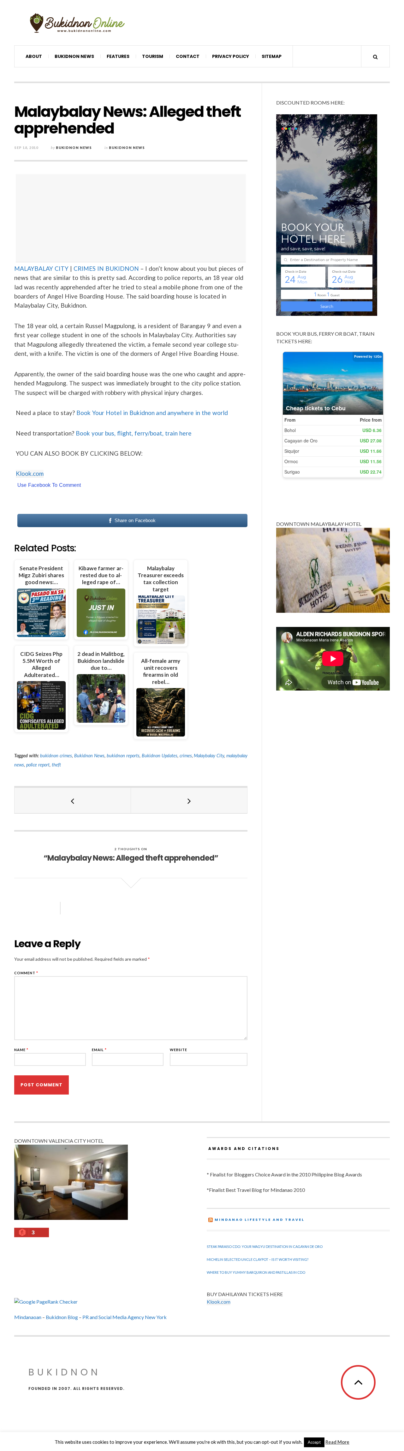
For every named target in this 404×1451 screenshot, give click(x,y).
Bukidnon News (74, 56)
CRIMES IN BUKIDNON (106, 268)
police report (38, 764)
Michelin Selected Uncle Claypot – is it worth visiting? (257, 1259)
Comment (26, 973)
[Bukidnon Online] (77, 22)
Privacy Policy (230, 56)
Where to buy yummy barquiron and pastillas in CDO (256, 1272)
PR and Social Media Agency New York (124, 1317)
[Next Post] (189, 800)
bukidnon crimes (56, 755)
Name (21, 1049)
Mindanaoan (27, 1317)
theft (56, 764)
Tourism (152, 56)
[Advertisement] (132, 218)
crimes (186, 755)
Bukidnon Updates (159, 755)
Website (178, 1049)
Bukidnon (64, 1372)
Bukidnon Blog (62, 1317)
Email (99, 1049)
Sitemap (272, 56)
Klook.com (30, 473)
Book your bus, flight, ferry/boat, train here (134, 433)
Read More (337, 1442)
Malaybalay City (209, 755)
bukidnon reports (123, 755)
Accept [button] (314, 1442)
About (34, 56)
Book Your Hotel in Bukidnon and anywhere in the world (152, 412)
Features (118, 56)
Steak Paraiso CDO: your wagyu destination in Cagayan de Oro (265, 1246)
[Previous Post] (73, 800)
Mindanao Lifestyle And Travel (260, 1219)
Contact (187, 56)
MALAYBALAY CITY (41, 268)
